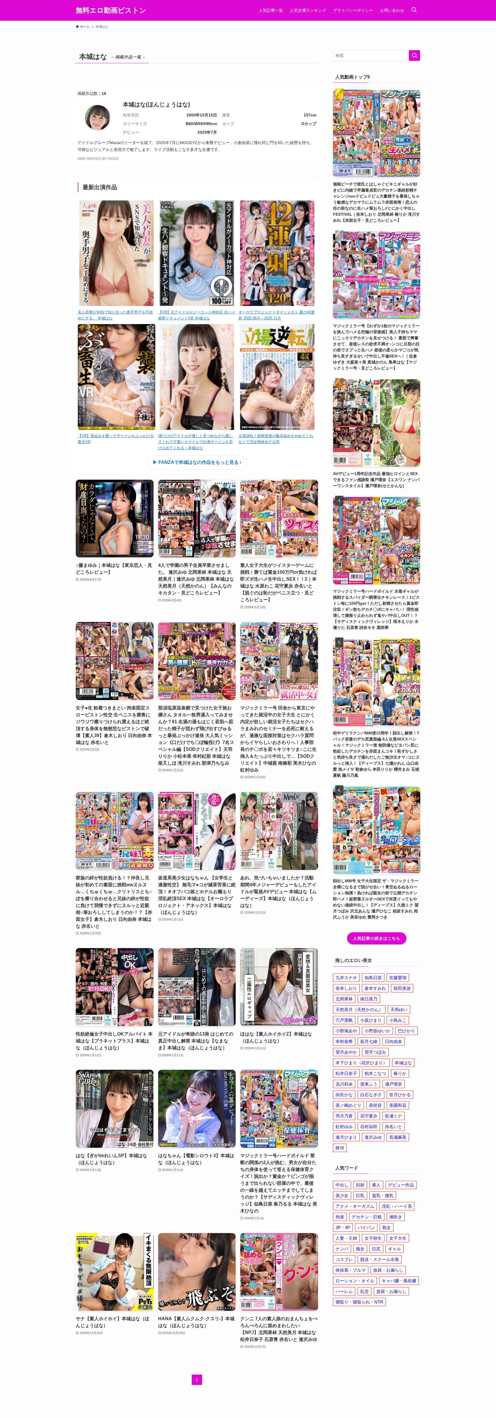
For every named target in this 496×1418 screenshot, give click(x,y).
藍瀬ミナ (393, 1115)
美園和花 (397, 1105)
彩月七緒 (368, 1041)
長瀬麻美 (397, 1137)
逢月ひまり (346, 1137)
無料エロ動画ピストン (111, 10)
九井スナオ (346, 977)
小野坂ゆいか (377, 1030)
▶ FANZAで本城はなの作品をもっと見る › (197, 462)
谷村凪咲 (368, 1126)
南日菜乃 (368, 998)
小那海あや (346, 1030)
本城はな (403, 1062)
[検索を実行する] (414, 55)
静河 (340, 1147)
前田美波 (402, 988)
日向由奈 (393, 1041)
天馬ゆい (399, 1009)
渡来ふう (368, 1084)
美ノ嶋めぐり (348, 1105)
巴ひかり (406, 1030)
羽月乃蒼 (344, 1115)
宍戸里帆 (344, 1020)
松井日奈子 (346, 1073)
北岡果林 (344, 998)
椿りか (400, 1073)
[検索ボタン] (414, 10)
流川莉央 (344, 1084)
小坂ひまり (371, 1020)
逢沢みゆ (373, 1137)
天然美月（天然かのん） (359, 1009)
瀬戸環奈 (393, 1084)
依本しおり (346, 988)
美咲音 (375, 1105)
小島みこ (397, 1020)
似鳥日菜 (373, 977)
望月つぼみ (375, 1052)
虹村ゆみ (344, 1126)
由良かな (344, 1094)
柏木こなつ (375, 1073)
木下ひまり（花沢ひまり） (361, 1062)
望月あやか (346, 1052)
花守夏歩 (368, 1115)
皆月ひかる (400, 1094)
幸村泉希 (344, 1041)
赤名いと (393, 1126)
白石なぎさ (371, 1094)
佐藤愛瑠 (397, 977)
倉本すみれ (375, 988)
